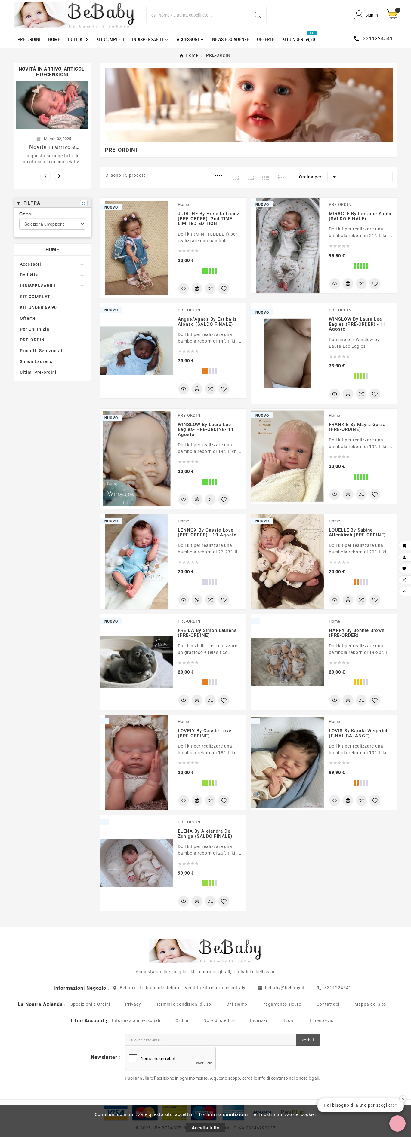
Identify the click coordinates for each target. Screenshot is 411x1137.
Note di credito (219, 1020)
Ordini (181, 1020)
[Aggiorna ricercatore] (84, 203)
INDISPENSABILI (37, 285)
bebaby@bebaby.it (285, 987)
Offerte (28, 318)
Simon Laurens (36, 361)
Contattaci (328, 1004)
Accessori (30, 264)
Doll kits (29, 275)
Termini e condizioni (223, 1114)
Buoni (288, 1020)
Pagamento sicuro (281, 1004)
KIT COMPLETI (36, 296)
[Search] (258, 15)
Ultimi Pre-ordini (38, 372)
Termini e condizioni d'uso (183, 1004)
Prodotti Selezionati (42, 350)
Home (52, 249)
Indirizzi (258, 1020)
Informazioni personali (136, 1020)
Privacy (133, 1004)
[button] (397, 1123)
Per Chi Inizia (34, 329)
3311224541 (337, 987)
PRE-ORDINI (33, 339)
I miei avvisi (322, 1020)
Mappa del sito (370, 1004)
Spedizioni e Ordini (90, 1004)
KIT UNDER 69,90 (38, 307)
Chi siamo (236, 1004)
